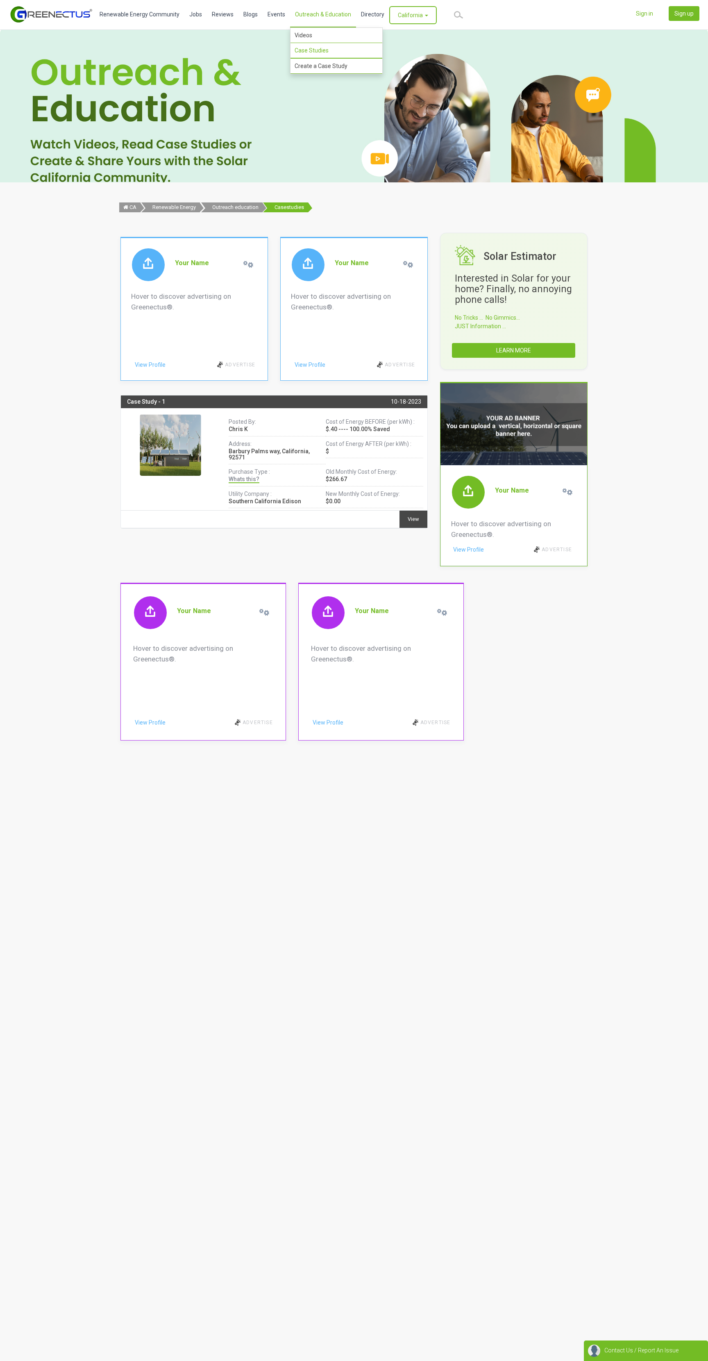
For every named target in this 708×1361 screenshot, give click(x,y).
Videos (303, 35)
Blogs (250, 14)
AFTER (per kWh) (387, 444)
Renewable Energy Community (139, 14)
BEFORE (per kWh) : (390, 421)
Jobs (195, 14)
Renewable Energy (174, 207)
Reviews (223, 14)
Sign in (644, 13)
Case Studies (312, 50)
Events (276, 14)
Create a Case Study (321, 66)
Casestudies (289, 207)
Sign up (684, 13)
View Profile (150, 365)
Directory (372, 14)
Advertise (240, 365)
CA (132, 207)
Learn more (513, 350)
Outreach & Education (323, 14)
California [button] (411, 15)
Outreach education (235, 207)
